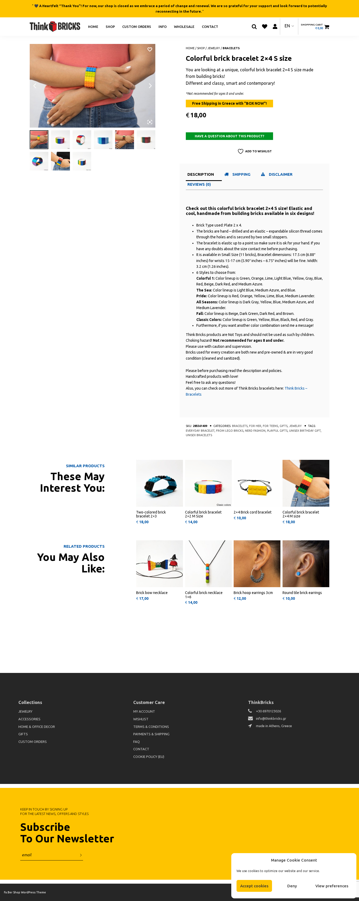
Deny (292, 886)
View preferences (331, 886)
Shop (110, 26)
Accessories (29, 719)
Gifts (284, 425)
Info (162, 26)
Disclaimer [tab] (281, 174)
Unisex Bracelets (199, 435)
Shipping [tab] (241, 174)
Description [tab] (200, 174)
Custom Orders (136, 26)
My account (144, 711)
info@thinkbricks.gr (271, 718)
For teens (270, 425)
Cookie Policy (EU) (148, 756)
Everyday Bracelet (200, 430)
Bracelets (231, 48)
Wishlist (140, 719)
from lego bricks (229, 430)
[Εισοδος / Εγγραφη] (275, 26)
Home (93, 26)
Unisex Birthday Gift (305, 430)
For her (255, 425)
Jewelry (213, 48)
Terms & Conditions (151, 726)
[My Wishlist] (264, 26)
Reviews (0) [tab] (199, 184)
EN (287, 25)
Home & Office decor (36, 726)
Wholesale (184, 26)
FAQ (136, 741)
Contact (210, 26)
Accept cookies (254, 886)
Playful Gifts (277, 430)
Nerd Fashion (255, 430)
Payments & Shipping (151, 734)
